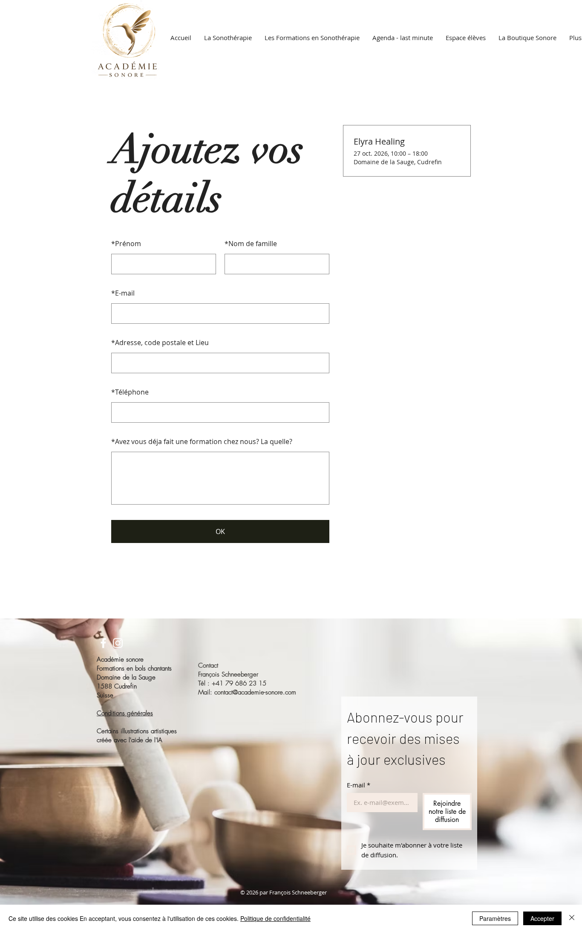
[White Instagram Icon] (117, 643)
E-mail (123, 293)
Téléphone (130, 392)
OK (220, 531)
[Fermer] (572, 918)
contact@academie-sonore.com (255, 692)
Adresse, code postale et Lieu (160, 342)
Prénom (126, 243)
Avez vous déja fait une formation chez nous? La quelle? (201, 441)
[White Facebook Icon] (103, 643)
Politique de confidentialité (275, 918)
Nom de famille (251, 243)
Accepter (542, 918)
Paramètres (495, 918)
